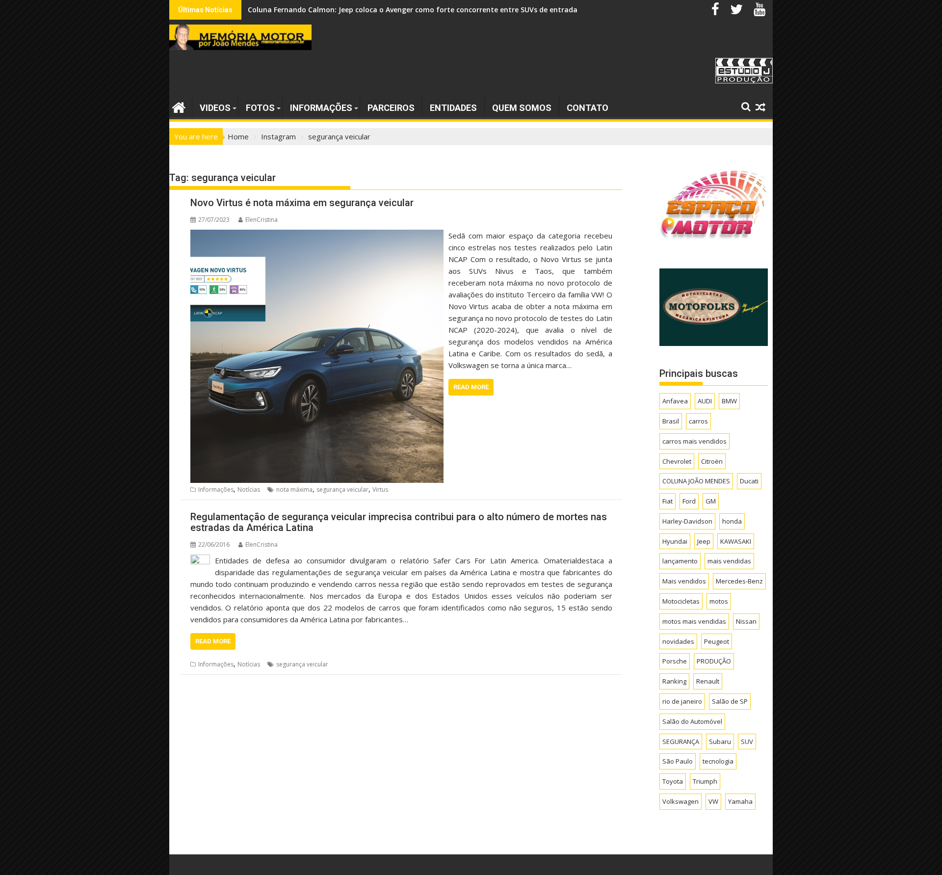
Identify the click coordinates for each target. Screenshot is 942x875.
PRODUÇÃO (714, 661)
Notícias (248, 489)
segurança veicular (342, 489)
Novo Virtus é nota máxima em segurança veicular (302, 203)
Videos (215, 108)
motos (718, 601)
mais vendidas (729, 561)
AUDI (705, 401)
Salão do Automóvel (692, 721)
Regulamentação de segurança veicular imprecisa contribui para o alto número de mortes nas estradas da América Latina (398, 522)
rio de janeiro (682, 701)
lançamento (680, 561)
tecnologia (718, 761)
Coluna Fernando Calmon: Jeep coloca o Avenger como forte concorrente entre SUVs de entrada (412, 9)
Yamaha (740, 801)
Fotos (260, 108)
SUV (747, 741)
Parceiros (391, 108)
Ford (689, 501)
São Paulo (677, 761)
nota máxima (294, 489)
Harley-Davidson (687, 521)
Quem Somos (521, 108)
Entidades (453, 108)
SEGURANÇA (680, 741)
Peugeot (716, 641)
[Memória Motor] (179, 106)
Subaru (720, 741)
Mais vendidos (684, 581)
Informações (321, 108)
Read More (471, 387)
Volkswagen (680, 801)
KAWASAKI (735, 541)
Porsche (674, 661)
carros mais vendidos (694, 441)
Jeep (703, 541)
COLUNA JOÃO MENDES (696, 481)
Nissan (746, 621)
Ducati (749, 481)
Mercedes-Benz (739, 581)
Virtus (380, 489)
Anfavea (675, 401)
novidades (678, 641)
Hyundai (674, 541)
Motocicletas (681, 601)
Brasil (670, 421)
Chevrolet (676, 461)
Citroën (712, 461)
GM (711, 501)
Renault (707, 681)
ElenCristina (261, 219)
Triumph (705, 781)
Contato (587, 108)
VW (713, 801)
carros (698, 421)
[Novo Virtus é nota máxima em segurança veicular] (317, 235)
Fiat (667, 501)
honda (732, 521)
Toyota (672, 781)
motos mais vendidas (694, 621)
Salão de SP (730, 701)
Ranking (674, 681)
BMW (729, 401)
